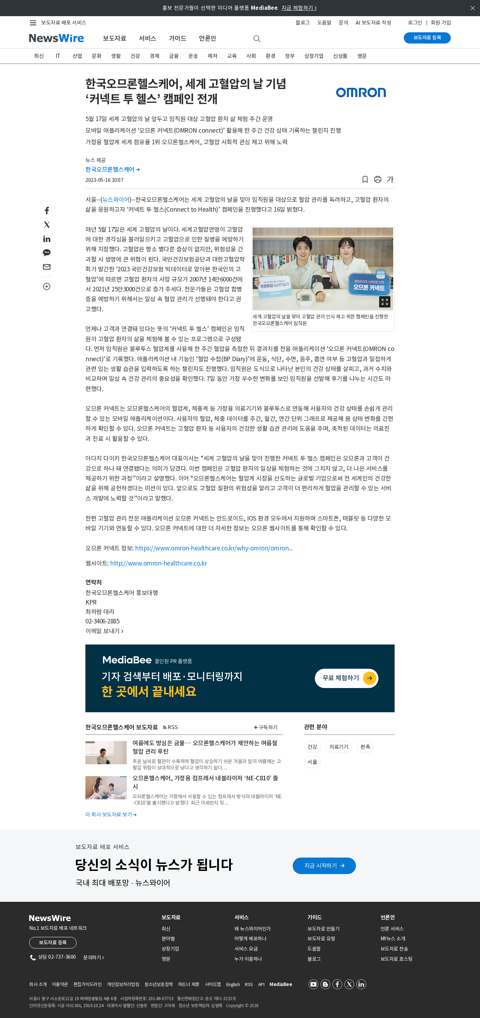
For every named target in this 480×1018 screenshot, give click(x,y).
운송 (193, 56)
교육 (231, 56)
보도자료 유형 (321, 939)
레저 (212, 56)
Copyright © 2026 (242, 1005)
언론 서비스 (392, 929)
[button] (365, 179)
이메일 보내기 (104, 631)
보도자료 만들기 (323, 929)
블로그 (303, 22)
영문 (362, 56)
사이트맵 (213, 984)
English (233, 984)
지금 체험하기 (299, 8)
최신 (39, 56)
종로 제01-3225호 (220, 998)
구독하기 (268, 727)
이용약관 (60, 984)
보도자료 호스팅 (397, 959)
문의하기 (93, 957)
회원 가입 (441, 22)
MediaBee (281, 984)
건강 (135, 56)
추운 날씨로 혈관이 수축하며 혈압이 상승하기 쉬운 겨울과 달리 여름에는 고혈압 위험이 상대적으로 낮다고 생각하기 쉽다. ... (206, 764)
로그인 (415, 22)
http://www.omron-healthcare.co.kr (158, 563)
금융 (174, 56)
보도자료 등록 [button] (53, 942)
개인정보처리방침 (123, 984)
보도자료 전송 (394, 949)
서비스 (147, 38)
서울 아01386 (69, 1005)
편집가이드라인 (87, 984)
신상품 (340, 56)
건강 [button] (312, 746)
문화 (96, 56)
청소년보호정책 (158, 984)
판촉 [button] (365, 746)
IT (58, 56)
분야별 (168, 939)
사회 (251, 56)
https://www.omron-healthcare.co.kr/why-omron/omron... (213, 548)
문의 (343, 22)
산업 (77, 56)
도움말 (324, 22)
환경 (270, 56)
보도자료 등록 (427, 37)
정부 (289, 56)
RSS (173, 727)
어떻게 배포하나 (250, 939)
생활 (116, 56)
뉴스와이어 (116, 200)
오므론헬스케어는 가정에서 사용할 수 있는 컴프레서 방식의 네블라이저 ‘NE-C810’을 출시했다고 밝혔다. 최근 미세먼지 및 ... (207, 799)
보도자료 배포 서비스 (63, 22)
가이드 (178, 38)
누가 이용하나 (248, 959)
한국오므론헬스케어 (112, 169)
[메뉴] (34, 22)
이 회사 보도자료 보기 (110, 814)
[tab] (195, 917)
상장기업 (313, 56)
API (261, 984)
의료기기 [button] (338, 746)
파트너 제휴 (189, 984)
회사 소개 (38, 984)
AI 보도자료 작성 (373, 22)
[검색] (257, 38)
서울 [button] (312, 762)
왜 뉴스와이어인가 (252, 929)
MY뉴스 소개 (393, 939)
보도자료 (114, 38)
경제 (154, 56)
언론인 (207, 38)
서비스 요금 (246, 949)
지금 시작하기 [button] (321, 865)
